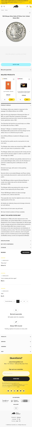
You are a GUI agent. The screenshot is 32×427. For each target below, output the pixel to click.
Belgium (19, 417)
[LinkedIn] (17, 391)
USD (20, 421)
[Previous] (2, 31)
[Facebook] (8, 391)
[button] (16, 70)
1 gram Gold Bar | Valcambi (8, 91)
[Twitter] (11, 391)
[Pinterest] (24, 391)
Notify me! (16, 64)
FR (17, 419)
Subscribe (16, 378)
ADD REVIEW (26, 252)
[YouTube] (20, 391)
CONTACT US (4, 3)
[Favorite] (30, 13)
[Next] (30, 31)
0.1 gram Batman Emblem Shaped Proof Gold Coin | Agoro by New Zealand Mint (24, 92)
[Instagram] (14, 391)
